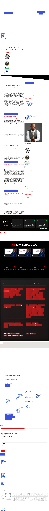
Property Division (28, 323)
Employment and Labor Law (7, 436)
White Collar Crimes (11, 323)
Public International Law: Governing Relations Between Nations (29, 401)
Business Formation (5, 38)
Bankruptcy (12, 333)
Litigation (5, 333)
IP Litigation (30, 305)
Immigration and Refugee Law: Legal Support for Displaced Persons (24, 266)
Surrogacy (35, 325)
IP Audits (39, 305)
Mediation (2, 25)
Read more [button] (13, 226)
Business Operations (5, 39)
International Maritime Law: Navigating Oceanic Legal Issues (10, 266)
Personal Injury (3, 33)
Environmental (17, 333)
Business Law (3, 37)
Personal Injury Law (6, 438)
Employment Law (3, 476)
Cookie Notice (8, 400)
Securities (9, 335)
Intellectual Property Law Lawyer (31, 105)
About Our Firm (3, 481)
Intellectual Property (3, 477)
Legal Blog (26, 388)
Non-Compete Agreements (7, 307)
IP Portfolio (43, 305)
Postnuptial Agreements (29, 325)
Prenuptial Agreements (35, 323)
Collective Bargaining (19, 305)
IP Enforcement (38, 307)
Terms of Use (8, 397)
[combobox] (24, 383)
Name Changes (40, 325)
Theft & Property (11, 325)
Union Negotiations (12, 305)
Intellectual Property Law (7, 448)
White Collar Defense (17, 323)
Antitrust (9, 333)
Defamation (21, 335)
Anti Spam (7, 399)
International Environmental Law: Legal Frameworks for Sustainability (29, 405)
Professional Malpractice (15, 335)
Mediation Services (32, 333)
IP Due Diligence (33, 307)
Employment (3, 32)
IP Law (27, 305)
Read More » (5, 271)
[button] (47, 223)
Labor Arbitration (6, 305)
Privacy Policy (8, 398)
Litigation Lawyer (29, 104)
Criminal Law (3, 34)
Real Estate (5, 335)
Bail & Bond (21, 325)
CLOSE (3, 454)
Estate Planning (3, 35)
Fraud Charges (6, 325)
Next (3, 450)
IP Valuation (27, 307)
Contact (7, 393)
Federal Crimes (16, 325)
